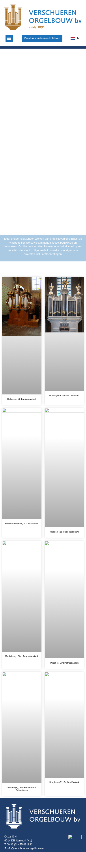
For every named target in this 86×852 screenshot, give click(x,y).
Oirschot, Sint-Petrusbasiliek (64, 663)
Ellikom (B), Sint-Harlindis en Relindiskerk (21, 788)
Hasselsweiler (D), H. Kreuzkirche (21, 523)
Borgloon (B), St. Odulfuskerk (64, 782)
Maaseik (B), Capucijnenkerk (64, 532)
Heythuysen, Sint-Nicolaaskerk (64, 395)
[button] (9, 38)
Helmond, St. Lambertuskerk (21, 399)
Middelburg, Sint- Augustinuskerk (21, 656)
